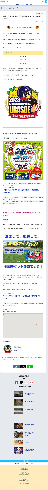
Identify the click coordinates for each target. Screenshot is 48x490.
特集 (13, 8)
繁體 (27, 4)
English (17, 4)
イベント (11, 7)
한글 (31, 4)
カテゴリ (6, 7)
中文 (23, 4)
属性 (10, 8)
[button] (36, 324)
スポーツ (16, 7)
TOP (2, 7)
